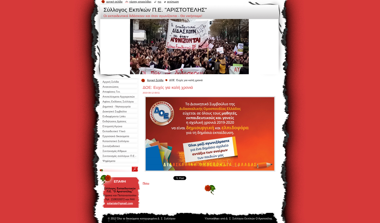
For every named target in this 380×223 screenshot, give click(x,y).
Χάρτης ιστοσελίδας (140, 1)
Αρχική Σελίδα (155, 80)
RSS (159, 1)
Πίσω (146, 183)
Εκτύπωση (173, 1)
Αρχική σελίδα (114, 1)
